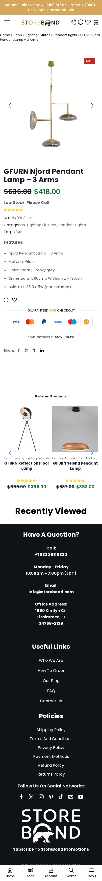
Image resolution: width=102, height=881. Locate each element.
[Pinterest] (51, 796)
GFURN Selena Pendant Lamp (75, 466)
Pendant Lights (65, 35)
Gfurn (17, 231)
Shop (18, 35)
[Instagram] (41, 796)
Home (5, 35)
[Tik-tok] (60, 796)
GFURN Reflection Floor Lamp (26, 466)
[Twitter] (31, 796)
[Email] (70, 796)
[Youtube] (80, 796)
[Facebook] (21, 796)
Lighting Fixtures (38, 35)
